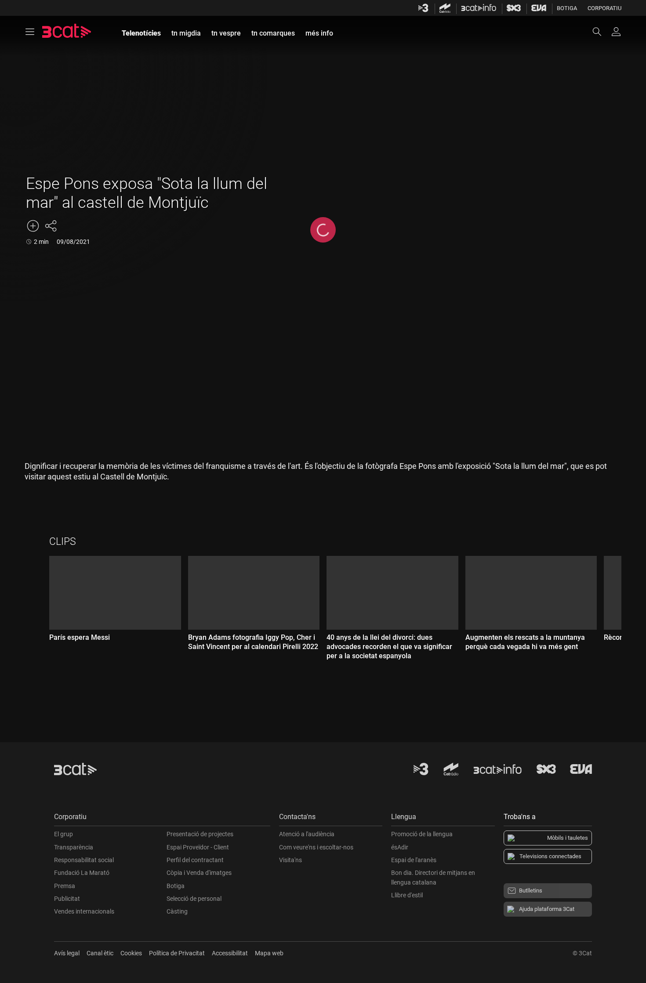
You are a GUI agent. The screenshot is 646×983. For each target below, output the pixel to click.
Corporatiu (604, 8)
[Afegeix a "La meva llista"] (33, 226)
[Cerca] (601, 31)
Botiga (567, 8)
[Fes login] (616, 31)
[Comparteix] (51, 226)
